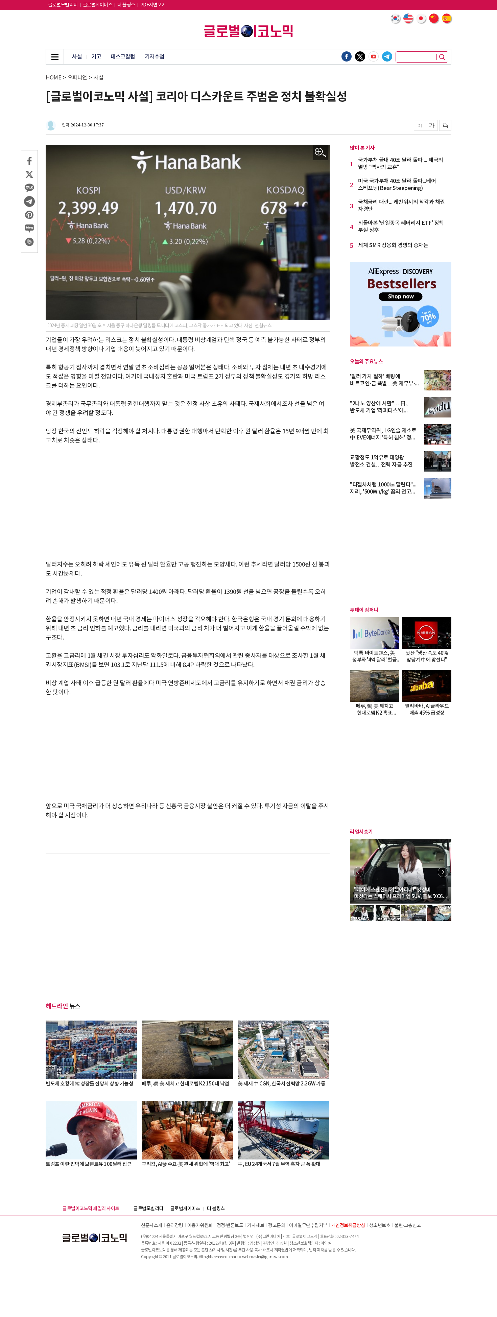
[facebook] (346, 56)
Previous (358, 872)
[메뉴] (55, 56)
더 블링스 (126, 5)
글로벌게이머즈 (98, 5)
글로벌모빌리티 (63, 5)
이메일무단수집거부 (308, 1225)
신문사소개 (151, 1225)
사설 (77, 57)
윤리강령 (174, 1225)
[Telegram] (387, 56)
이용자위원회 (200, 1225)
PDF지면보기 (153, 5)
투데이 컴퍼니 (364, 610)
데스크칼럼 (123, 57)
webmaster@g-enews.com (265, 1257)
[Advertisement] (188, 502)
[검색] (442, 57)
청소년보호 (379, 1225)
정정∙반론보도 (230, 1225)
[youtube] (374, 56)
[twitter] (360, 56)
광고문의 (276, 1225)
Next (443, 872)
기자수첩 (154, 57)
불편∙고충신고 (407, 1225)
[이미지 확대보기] (320, 152)
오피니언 (77, 78)
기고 (96, 57)
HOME (53, 78)
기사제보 (255, 1225)
